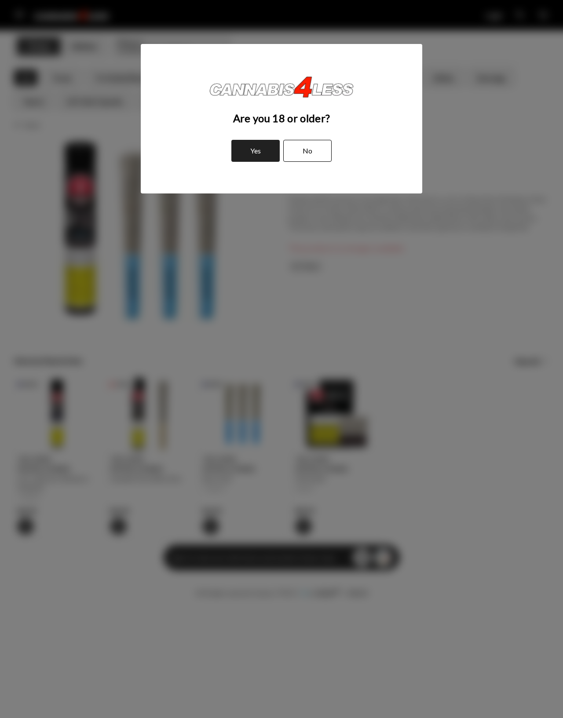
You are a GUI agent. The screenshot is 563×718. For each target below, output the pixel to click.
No (307, 150)
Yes (255, 150)
